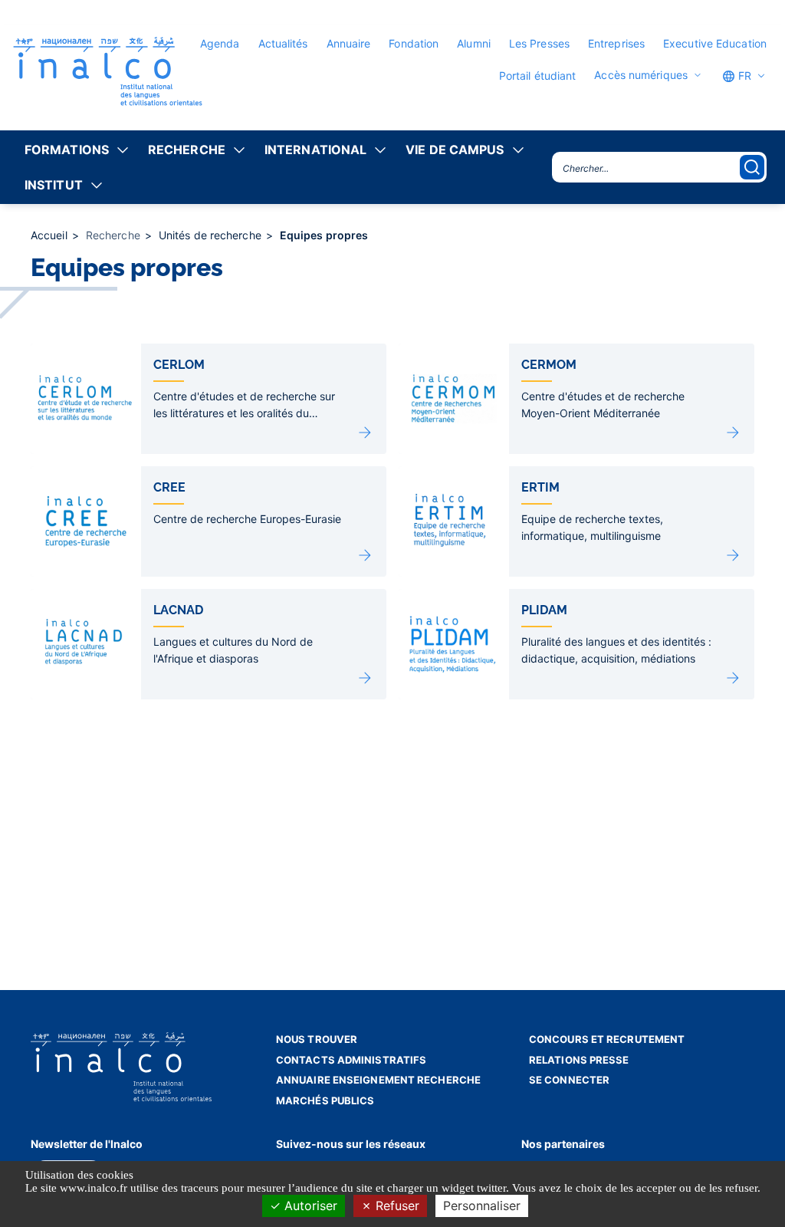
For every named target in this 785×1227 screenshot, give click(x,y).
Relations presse (579, 1060)
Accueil (51, 235)
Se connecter (569, 1080)
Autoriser (309, 1205)
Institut (54, 184)
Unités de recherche (211, 235)
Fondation (413, 43)
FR (743, 75)
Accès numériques (641, 75)
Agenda (220, 43)
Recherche (186, 149)
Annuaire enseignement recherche (378, 1080)
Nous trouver (316, 1039)
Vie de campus (455, 149)
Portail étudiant (537, 75)
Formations (67, 149)
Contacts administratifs (351, 1060)
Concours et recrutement (607, 1039)
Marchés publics (325, 1100)
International (315, 149)
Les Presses (539, 43)
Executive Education (715, 43)
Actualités (283, 43)
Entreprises (616, 43)
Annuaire (349, 43)
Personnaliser (482, 1205)
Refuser (395, 1205)
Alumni (474, 43)
